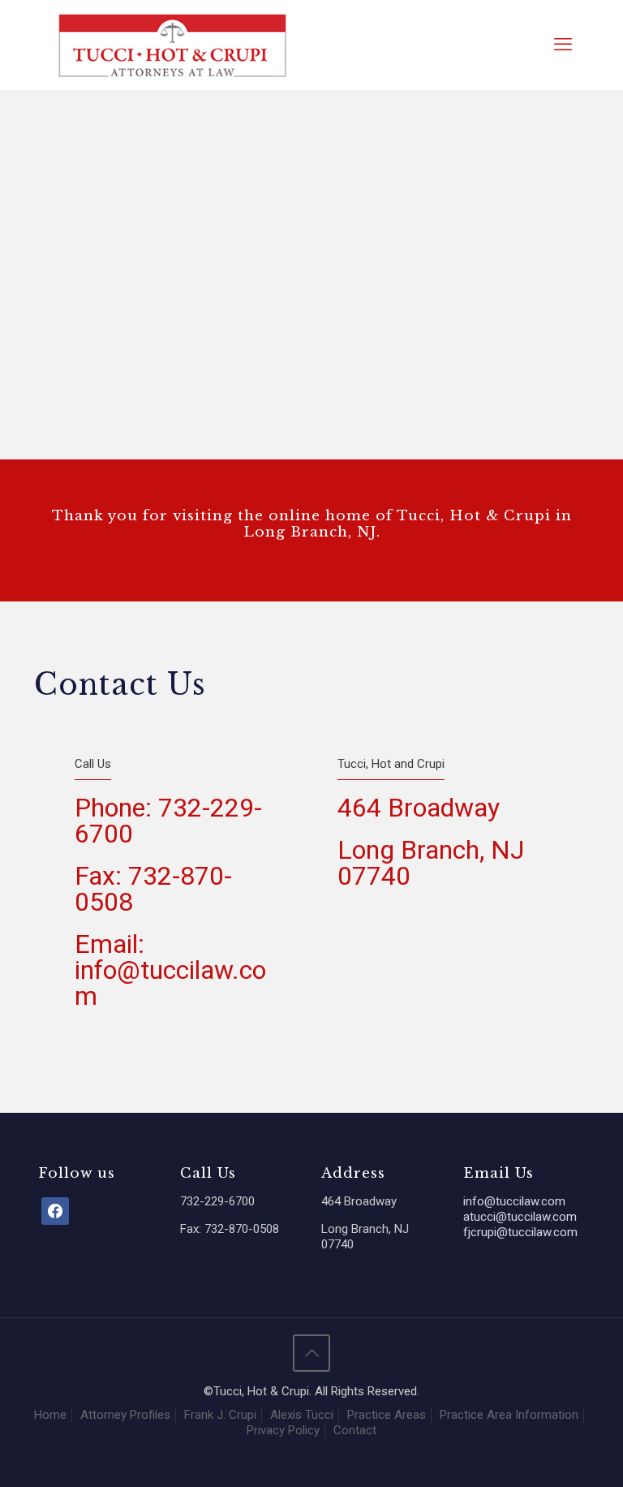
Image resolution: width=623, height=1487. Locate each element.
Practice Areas (386, 1414)
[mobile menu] (563, 44)
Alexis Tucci (301, 1414)
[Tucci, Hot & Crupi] (172, 44)
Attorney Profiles (125, 1414)
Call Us (93, 763)
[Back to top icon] (311, 1353)
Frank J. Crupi (220, 1414)
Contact (354, 1430)
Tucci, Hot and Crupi (391, 763)
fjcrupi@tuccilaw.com (520, 1232)
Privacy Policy (283, 1430)
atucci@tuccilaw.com (520, 1216)
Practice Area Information (509, 1414)
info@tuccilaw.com (514, 1201)
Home (50, 1414)
